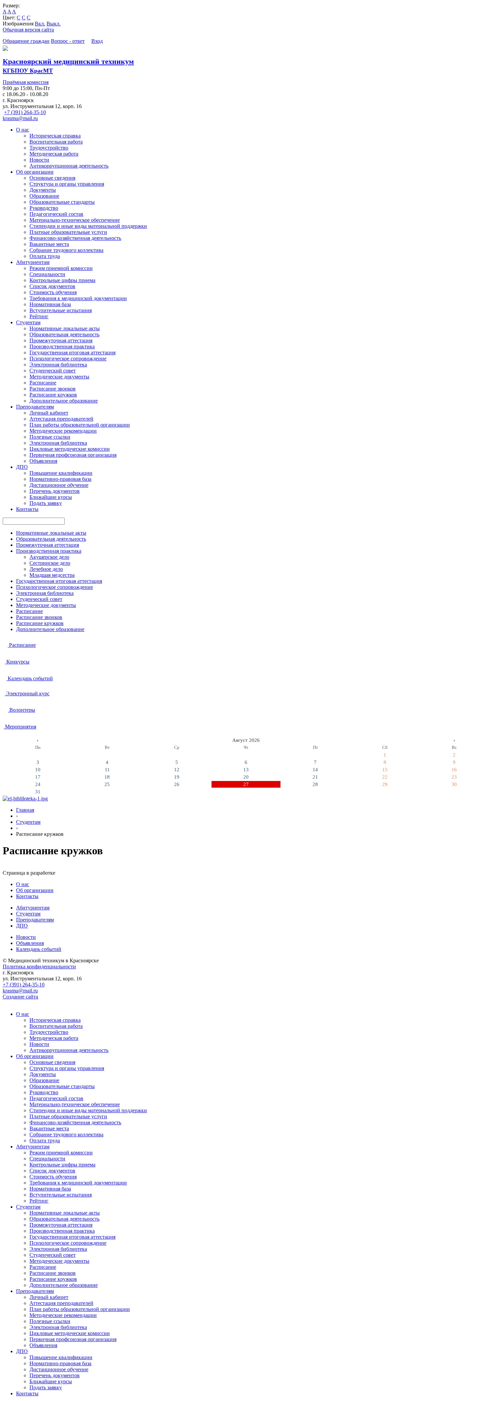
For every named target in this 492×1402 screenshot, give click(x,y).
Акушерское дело (49, 557)
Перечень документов (54, 491)
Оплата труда (44, 256)
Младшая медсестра (52, 575)
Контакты (27, 509)
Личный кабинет (48, 413)
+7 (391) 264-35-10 (25, 112)
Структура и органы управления (66, 184)
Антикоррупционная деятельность (68, 166)
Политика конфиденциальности (39, 966)
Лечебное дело (46, 569)
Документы (42, 190)
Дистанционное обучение (58, 485)
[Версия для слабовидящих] (88, 41)
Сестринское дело (49, 563)
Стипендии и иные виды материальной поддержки (88, 226)
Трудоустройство (48, 148)
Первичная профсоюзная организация (72, 455)
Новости (39, 160)
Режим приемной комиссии (61, 268)
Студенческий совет (52, 370)
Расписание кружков (53, 395)
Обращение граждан (26, 41)
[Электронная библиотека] (25, 798)
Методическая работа (53, 154)
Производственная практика (62, 346)
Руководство (43, 208)
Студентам (28, 322)
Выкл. (54, 23)
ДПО (22, 467)
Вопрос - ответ (68, 41)
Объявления (43, 461)
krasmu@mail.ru (20, 118)
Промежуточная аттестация (60, 340)
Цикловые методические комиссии (69, 449)
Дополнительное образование (63, 401)
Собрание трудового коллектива (66, 250)
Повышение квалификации (60, 473)
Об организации (35, 172)
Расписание (42, 382)
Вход (97, 41)
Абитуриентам (33, 262)
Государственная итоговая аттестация (72, 352)
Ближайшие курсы (50, 497)
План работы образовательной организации (79, 425)
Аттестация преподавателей (61, 419)
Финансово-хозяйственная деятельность (75, 238)
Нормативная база (50, 304)
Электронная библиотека (58, 364)
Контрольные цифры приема (62, 280)
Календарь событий (38, 949)
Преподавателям (35, 407)
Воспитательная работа (56, 142)
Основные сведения (52, 178)
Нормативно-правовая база (60, 479)
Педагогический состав (56, 214)
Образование (44, 196)
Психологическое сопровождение (67, 358)
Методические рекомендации (63, 431)
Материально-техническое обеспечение (74, 220)
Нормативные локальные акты (64, 328)
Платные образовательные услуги (68, 232)
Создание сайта (20, 996)
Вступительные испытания (60, 310)
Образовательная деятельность (64, 334)
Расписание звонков (52, 388)
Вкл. (40, 23)
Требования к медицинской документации (78, 298)
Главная (25, 810)
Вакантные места (49, 244)
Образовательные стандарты (62, 202)
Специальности (47, 274)
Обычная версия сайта (28, 29)
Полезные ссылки (49, 437)
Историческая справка (55, 136)
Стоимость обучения (53, 292)
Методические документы (59, 376)
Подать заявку (45, 503)
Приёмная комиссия (26, 82)
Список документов (52, 286)
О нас (22, 130)
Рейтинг (39, 316)
